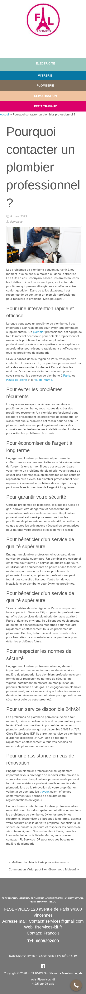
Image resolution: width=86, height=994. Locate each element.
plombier (38, 331)
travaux (44, 791)
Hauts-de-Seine (16, 379)
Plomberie (45, 85)
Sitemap (53, 973)
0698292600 (47, 941)
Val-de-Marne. (43, 379)
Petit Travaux (45, 106)
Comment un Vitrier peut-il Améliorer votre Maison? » (44, 869)
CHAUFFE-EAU (54, 898)
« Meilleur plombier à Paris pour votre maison (39, 862)
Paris (66, 375)
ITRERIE (46, 75)
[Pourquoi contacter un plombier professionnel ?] (44, 245)
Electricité (9, 898)
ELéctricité (45, 63)
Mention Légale (72, 973)
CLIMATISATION (45, 96)
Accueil (4, 114)
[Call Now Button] (76, 985)
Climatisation (74, 898)
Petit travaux (38, 901)
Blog (52, 901)
